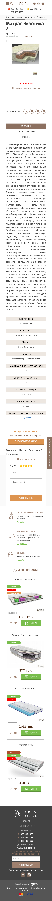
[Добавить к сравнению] (14, 623)
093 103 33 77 (27, 838)
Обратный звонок (26, 848)
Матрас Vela (26, 744)
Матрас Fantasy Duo (26, 579)
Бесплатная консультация (49, 453)
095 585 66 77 (27, 834)
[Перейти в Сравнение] (38, 3)
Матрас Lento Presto (25, 688)
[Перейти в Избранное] (34, 3)
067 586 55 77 (27, 841)
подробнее (26, 418)
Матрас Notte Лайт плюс (26, 635)
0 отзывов (27, 36)
